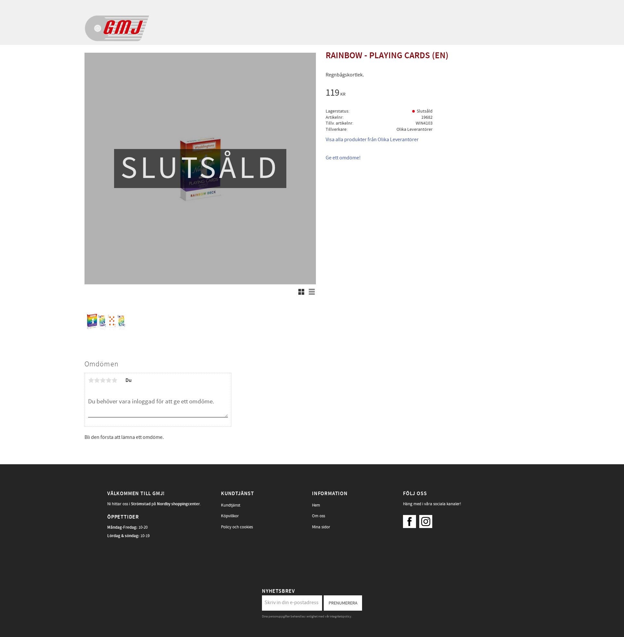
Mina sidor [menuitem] (321, 527)
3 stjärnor (103, 380)
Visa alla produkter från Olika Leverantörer (372, 139)
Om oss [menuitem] (318, 516)
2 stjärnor (97, 380)
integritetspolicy (340, 616)
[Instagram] (427, 519)
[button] (301, 292)
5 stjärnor (114, 380)
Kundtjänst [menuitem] (230, 505)
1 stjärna (91, 380)
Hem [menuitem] (316, 505)
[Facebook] (411, 519)
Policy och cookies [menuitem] (237, 527)
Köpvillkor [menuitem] (230, 516)
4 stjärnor (108, 380)
